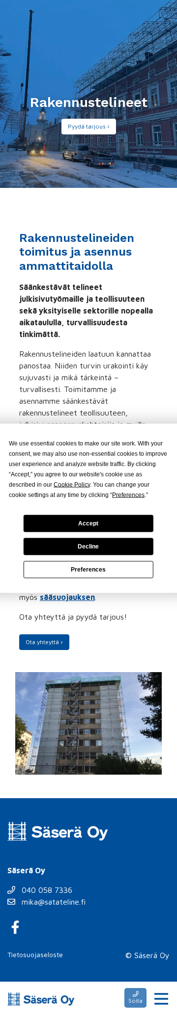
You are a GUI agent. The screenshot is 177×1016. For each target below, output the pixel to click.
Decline (88, 546)
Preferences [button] (128, 494)
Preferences (88, 569)
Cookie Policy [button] (72, 484)
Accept (88, 523)
